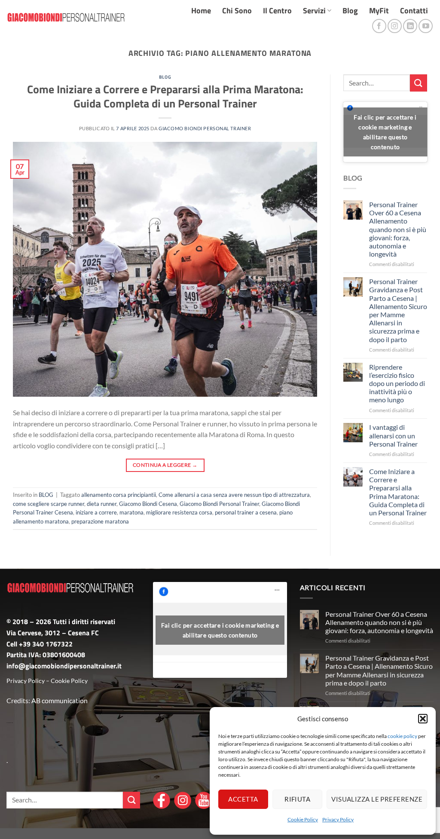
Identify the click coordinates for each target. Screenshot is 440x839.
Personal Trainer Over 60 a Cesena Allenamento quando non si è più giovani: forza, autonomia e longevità (397, 229)
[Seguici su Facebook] (379, 26)
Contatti (414, 10)
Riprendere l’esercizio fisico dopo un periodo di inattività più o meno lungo (397, 383)
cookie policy (402, 736)
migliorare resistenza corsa (179, 512)
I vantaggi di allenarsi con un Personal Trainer (393, 435)
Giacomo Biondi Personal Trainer (205, 128)
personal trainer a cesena (246, 512)
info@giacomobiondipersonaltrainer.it (64, 666)
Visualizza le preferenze (376, 799)
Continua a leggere (165, 465)
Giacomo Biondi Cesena (148, 503)
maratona (131, 512)
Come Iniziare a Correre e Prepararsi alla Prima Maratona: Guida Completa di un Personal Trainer (165, 96)
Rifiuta (297, 799)
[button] (423, 718)
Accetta (243, 799)
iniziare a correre (96, 512)
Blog (350, 10)
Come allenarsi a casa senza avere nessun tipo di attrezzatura (234, 494)
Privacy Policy (338, 819)
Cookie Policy (302, 819)
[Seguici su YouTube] (426, 26)
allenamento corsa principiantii (118, 494)
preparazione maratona (100, 521)
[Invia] (418, 82)
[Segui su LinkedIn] (410, 26)
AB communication (59, 700)
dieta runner (101, 503)
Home (201, 10)
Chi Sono (237, 10)
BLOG (165, 76)
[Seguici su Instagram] (395, 26)
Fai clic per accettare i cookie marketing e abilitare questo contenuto (385, 131)
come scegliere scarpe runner (48, 503)
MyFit (379, 10)
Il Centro (277, 10)
